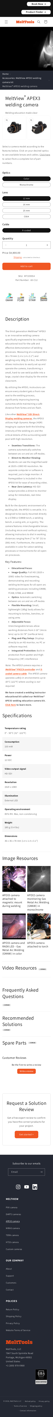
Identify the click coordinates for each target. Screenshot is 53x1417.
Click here (10, 704)
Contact (10, 1289)
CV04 (26, 216)
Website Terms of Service (18, 1330)
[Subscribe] (41, 1172)
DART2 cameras (13, 1214)
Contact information (28, 1410)
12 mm (26, 198)
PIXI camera (11, 1207)
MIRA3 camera (13, 1228)
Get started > (26, 1134)
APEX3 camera (13, 1221)
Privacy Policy (13, 1323)
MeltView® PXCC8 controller (20, 669)
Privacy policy (44, 1401)
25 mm (26, 210)
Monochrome (26, 184)
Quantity (7, 238)
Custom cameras (14, 1249)
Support (10, 1275)
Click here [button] (45, 154)
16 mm (26, 204)
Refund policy (30, 1401)
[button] (6, 21)
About (9, 1268)
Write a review (26, 1071)
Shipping (18, 257)
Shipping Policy (13, 1316)
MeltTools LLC (15, 1401)
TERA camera (12, 1235)
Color (26, 178)
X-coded (26, 230)
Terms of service (20, 1406)
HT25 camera (12, 1242)
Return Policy (12, 1309)
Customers (11, 1282)
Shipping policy (36, 1406)
